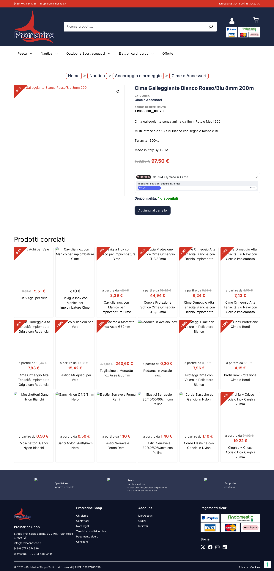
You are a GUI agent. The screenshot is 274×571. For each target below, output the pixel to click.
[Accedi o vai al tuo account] (232, 20)
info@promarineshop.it (53, 3)
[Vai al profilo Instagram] (217, 547)
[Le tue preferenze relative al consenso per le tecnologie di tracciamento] (267, 564)
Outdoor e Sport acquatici (85, 53)
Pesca (22, 53)
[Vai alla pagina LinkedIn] (224, 547)
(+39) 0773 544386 (25, 3)
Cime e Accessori (188, 75)
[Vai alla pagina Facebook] (210, 547)
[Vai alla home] (22, 519)
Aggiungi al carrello (152, 210)
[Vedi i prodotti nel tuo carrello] (256, 21)
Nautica (46, 53)
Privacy (243, 567)
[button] (118, 91)
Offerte (167, 53)
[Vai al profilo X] (203, 547)
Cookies (255, 567)
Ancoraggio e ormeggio (138, 75)
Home (74, 75)
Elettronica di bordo (133, 53)
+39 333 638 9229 (40, 553)
